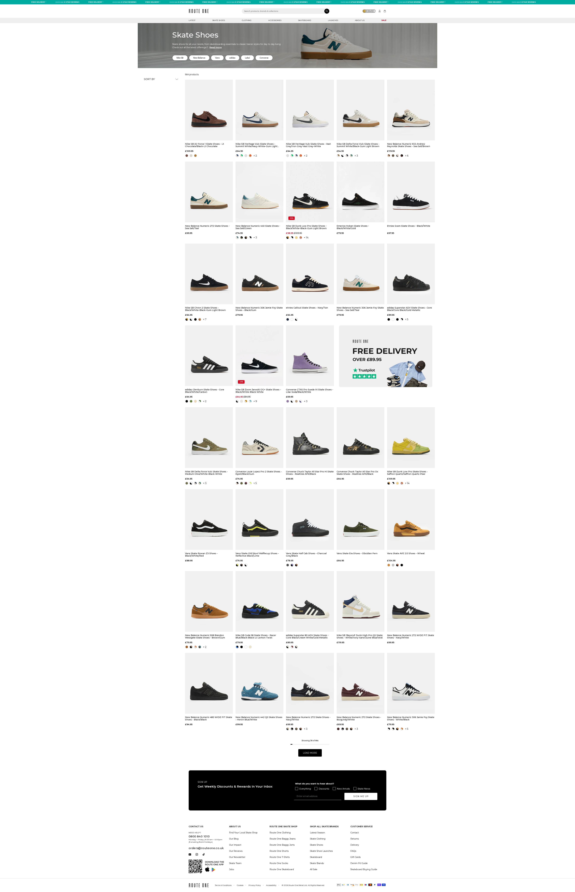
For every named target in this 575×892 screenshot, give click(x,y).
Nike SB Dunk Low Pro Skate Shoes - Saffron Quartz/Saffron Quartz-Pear (407, 472)
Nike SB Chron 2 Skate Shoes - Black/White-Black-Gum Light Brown (205, 309)
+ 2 (255, 155)
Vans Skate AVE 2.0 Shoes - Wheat (406, 553)
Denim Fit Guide (359, 863)
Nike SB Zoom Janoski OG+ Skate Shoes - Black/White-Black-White (258, 390)
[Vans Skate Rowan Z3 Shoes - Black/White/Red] (209, 519)
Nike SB (180, 58)
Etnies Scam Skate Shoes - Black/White (408, 226)
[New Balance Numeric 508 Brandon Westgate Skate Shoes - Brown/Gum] (209, 601)
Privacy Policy (255, 885)
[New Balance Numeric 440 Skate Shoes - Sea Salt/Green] (259, 192)
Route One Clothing (280, 832)
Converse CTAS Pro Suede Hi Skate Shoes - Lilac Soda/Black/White (309, 390)
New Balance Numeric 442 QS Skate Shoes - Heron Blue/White (259, 718)
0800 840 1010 (199, 836)
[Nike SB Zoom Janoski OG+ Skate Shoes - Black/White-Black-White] (259, 355)
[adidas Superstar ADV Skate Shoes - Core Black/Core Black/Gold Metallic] (411, 274)
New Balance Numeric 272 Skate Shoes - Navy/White (308, 718)
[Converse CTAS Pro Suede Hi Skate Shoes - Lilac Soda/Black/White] (310, 355)
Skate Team (235, 863)
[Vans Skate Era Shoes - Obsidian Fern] (360, 519)
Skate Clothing (317, 839)
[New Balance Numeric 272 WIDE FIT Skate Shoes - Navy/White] (411, 601)
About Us (359, 20)
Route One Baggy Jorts (282, 845)
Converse (264, 58)
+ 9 (255, 401)
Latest (192, 20)
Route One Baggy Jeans (282, 839)
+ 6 (406, 155)
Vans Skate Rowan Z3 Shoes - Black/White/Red (201, 554)
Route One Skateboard (282, 869)
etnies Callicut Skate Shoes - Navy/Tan (307, 308)
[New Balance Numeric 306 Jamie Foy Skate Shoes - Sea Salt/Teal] (360, 274)
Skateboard (304, 20)
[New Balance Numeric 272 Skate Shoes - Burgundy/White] (360, 683)
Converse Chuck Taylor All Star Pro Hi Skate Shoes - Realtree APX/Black (310, 472)
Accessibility (271, 885)
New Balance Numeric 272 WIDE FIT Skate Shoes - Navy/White (410, 636)
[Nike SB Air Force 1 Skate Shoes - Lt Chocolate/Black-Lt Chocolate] (209, 110)
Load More (310, 753)
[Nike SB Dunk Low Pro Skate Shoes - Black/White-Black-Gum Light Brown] (310, 192)
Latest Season (317, 832)
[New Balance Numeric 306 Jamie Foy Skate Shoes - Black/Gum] (259, 274)
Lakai (247, 58)
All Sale (313, 869)
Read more (215, 47)
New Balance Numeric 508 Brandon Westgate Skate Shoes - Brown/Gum (205, 636)
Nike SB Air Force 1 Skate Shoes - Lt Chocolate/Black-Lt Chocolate (204, 145)
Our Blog (234, 839)
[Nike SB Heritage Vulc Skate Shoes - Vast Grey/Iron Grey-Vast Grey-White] (310, 110)
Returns (354, 839)
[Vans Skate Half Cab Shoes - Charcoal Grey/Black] (310, 519)
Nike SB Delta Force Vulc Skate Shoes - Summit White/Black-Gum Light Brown (358, 145)
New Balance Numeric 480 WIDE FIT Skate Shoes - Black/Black (208, 718)
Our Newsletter (237, 857)
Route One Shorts (279, 851)
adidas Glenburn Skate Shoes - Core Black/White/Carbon (204, 390)
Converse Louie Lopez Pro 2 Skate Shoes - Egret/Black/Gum (259, 472)
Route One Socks (279, 863)
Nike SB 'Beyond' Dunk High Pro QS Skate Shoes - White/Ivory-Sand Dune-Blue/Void (360, 636)
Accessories (274, 20)
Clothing (246, 20)
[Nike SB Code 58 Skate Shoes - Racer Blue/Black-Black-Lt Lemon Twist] (259, 601)
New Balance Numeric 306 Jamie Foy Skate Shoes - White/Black (410, 718)
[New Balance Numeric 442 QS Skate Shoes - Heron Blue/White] (259, 683)
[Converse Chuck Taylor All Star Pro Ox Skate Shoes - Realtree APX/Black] (360, 437)
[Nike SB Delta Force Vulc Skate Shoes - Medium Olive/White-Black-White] (209, 437)
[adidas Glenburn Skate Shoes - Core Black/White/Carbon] (209, 355)
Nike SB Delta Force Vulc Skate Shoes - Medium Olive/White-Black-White (206, 472)
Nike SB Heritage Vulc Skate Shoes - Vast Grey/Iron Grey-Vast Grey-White (308, 145)
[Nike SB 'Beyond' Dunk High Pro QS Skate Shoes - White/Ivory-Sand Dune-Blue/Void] (360, 601)
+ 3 (356, 155)
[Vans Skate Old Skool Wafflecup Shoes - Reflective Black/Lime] (259, 519)
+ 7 (204, 319)
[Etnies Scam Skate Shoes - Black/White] (411, 192)
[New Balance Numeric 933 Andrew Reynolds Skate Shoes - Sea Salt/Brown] (411, 110)
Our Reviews (235, 851)
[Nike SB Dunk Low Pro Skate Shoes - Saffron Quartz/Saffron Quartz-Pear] (411, 437)
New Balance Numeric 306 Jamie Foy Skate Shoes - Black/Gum (259, 309)
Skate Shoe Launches (321, 851)
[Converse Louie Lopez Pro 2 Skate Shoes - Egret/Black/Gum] (259, 437)
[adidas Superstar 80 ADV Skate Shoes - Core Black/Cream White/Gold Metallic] (310, 601)
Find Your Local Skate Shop (243, 832)
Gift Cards (355, 857)
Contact (354, 832)
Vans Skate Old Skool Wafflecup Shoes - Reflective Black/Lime (257, 554)
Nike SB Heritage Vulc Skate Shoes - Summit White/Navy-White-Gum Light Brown (256, 145)
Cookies (240, 885)
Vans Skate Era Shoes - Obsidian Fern (357, 553)
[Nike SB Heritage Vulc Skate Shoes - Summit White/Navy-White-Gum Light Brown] (259, 110)
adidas (232, 58)
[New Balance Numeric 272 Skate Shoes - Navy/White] (310, 683)
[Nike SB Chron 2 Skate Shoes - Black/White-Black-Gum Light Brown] (209, 274)
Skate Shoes (218, 20)
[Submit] (326, 11)
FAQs (353, 851)
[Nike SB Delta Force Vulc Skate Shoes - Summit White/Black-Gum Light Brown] (360, 110)
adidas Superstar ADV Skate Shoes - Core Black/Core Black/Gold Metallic (409, 309)
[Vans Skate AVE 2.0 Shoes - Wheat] (411, 519)
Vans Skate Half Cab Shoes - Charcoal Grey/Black (306, 554)
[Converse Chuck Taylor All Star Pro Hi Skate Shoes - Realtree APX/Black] (310, 437)
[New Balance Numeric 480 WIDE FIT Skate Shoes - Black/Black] (209, 683)
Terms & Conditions (223, 885)
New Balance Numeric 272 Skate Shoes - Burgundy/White (359, 718)
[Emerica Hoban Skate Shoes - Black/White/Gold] (360, 192)
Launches (333, 20)
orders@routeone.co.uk (206, 848)
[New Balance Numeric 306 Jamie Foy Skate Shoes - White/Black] (411, 683)
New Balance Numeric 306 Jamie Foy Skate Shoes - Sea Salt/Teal (360, 309)
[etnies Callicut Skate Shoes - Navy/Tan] (310, 274)
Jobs (231, 869)
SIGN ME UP (361, 796)
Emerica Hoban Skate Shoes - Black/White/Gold (353, 227)
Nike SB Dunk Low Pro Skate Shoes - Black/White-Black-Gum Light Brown (306, 227)
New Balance (199, 58)
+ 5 (406, 319)
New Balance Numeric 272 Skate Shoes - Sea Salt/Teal (207, 227)
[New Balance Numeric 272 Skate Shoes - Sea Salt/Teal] (209, 192)
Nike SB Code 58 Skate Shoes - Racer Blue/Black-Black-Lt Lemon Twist (256, 636)
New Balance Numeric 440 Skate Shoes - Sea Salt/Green (258, 227)
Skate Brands (317, 863)
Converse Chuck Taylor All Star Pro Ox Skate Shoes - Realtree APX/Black (357, 472)
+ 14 (306, 237)
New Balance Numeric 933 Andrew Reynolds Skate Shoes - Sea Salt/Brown (408, 145)
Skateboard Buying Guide (363, 869)
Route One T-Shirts (280, 857)
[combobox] (286, 11)
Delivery (354, 845)
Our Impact (235, 845)
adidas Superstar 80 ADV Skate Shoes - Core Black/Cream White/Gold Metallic (307, 636)
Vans (217, 58)
